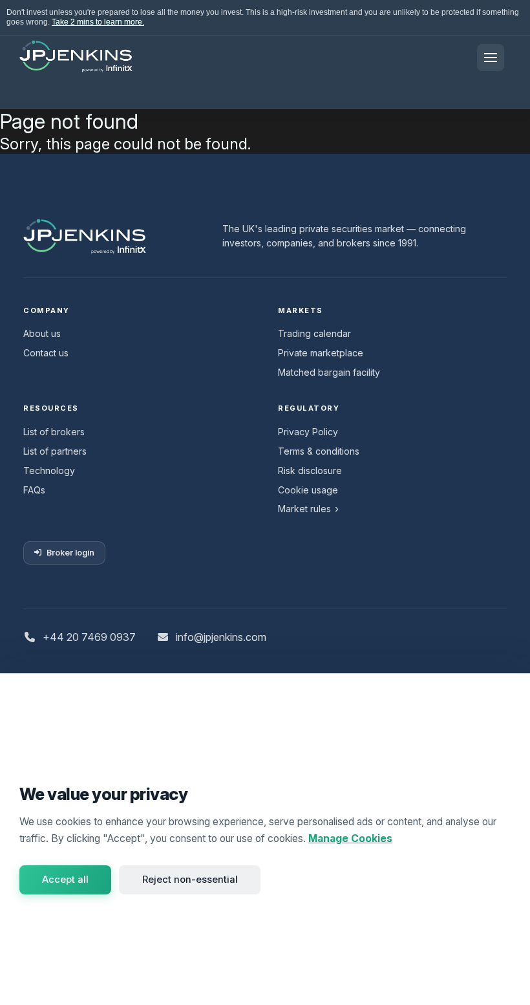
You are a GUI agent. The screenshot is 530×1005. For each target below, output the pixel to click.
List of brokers (54, 431)
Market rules (304, 508)
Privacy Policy (308, 431)
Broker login (70, 552)
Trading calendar (314, 333)
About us (42, 333)
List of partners (55, 451)
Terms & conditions (318, 451)
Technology (49, 470)
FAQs (34, 489)
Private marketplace (320, 352)
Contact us (46, 352)
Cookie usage (308, 489)
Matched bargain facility (329, 372)
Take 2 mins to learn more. (98, 22)
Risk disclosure (310, 470)
